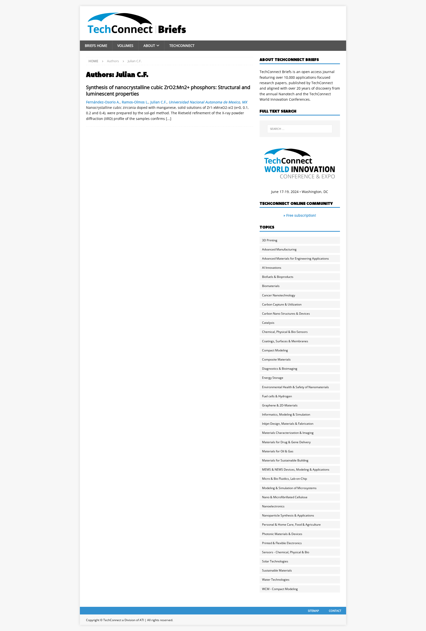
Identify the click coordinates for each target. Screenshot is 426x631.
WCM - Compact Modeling (280, 589)
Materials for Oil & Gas (277, 451)
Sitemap (313, 610)
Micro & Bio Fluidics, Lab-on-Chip (284, 479)
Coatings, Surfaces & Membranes (285, 341)
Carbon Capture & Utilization (282, 304)
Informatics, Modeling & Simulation (286, 414)
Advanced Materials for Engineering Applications (295, 258)
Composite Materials (276, 359)
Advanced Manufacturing (279, 249)
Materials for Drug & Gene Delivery (286, 442)
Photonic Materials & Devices (282, 534)
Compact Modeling (275, 350)
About (149, 45)
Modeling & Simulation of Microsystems (289, 488)
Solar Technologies (275, 561)
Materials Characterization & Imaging (288, 433)
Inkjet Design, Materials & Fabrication (287, 423)
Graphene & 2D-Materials (280, 405)
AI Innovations (271, 268)
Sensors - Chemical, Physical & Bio (285, 552)
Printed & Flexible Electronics (282, 543)
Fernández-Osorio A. (103, 102)
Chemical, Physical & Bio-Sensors (285, 332)
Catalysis (268, 323)
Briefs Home (96, 45)
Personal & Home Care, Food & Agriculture (291, 524)
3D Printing (269, 240)
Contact (335, 610)
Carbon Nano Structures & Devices (286, 313)
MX (244, 102)
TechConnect (182, 45)
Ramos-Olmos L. (135, 102)
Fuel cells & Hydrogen (277, 396)
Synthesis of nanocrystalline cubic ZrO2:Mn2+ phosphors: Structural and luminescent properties (168, 90)
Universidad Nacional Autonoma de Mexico (204, 102)
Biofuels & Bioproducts (277, 277)
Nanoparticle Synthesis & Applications (288, 515)
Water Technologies (275, 579)
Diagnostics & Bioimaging (279, 368)
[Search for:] (300, 129)
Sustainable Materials (277, 570)
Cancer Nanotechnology (278, 295)
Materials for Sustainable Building (285, 460)
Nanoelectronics (273, 506)
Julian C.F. (158, 102)
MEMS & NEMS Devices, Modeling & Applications (295, 469)
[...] (168, 118)
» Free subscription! (300, 215)
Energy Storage (272, 378)
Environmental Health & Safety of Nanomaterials (295, 387)
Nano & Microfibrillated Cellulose (284, 497)
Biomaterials (271, 286)
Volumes (125, 45)
